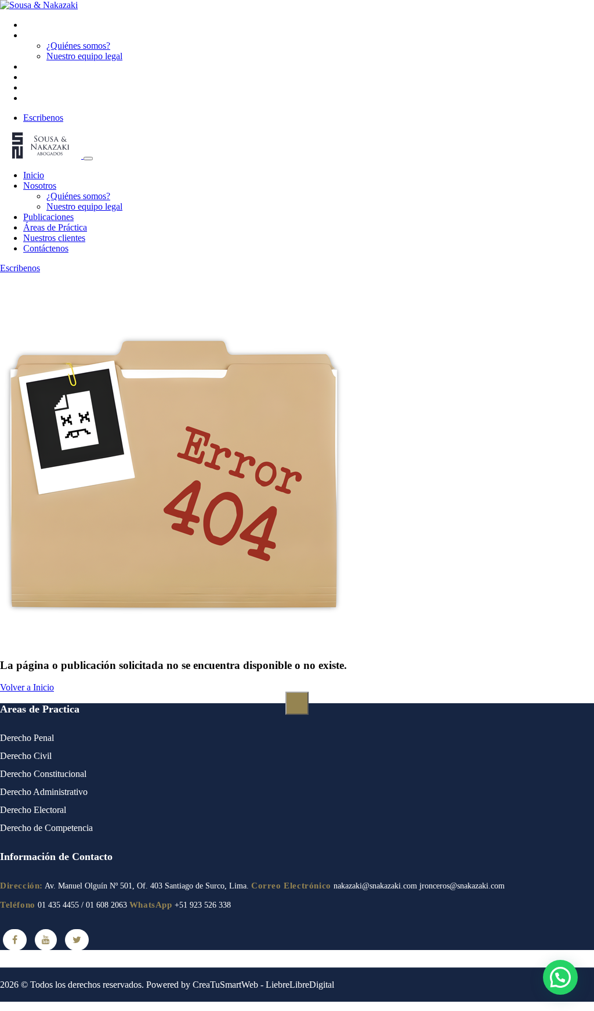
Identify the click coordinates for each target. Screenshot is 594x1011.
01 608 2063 (106, 905)
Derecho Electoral (33, 810)
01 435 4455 (58, 905)
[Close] (88, 158)
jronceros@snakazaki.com (462, 886)
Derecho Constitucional (43, 774)
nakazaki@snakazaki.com (375, 886)
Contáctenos (45, 98)
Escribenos (43, 118)
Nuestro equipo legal (84, 56)
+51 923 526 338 (203, 905)
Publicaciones (48, 66)
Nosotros (39, 35)
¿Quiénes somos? (78, 46)
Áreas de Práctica (55, 77)
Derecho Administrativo (44, 792)
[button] (560, 977)
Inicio (33, 25)
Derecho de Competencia (46, 828)
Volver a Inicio (27, 687)
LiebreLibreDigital (300, 985)
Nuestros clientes (54, 87)
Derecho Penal (27, 738)
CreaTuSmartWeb (225, 985)
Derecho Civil (26, 756)
